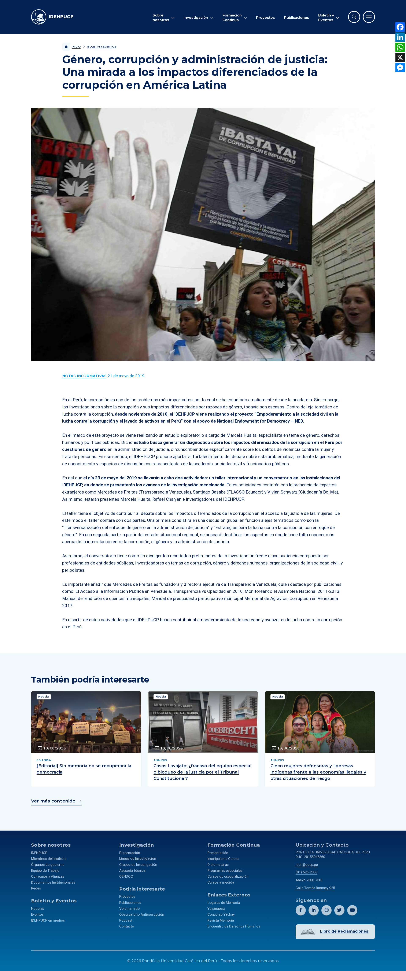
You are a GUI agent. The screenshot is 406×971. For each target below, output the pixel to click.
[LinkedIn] (400, 37)
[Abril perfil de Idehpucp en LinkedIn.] (314, 910)
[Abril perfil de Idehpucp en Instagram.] (326, 910)
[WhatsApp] (400, 47)
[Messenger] (400, 68)
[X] (400, 57)
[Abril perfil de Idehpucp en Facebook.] (301, 910)
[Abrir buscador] (354, 17)
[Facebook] (400, 27)
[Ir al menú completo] (369, 17)
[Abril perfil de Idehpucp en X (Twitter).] (339, 910)
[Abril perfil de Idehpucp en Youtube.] (352, 910)
